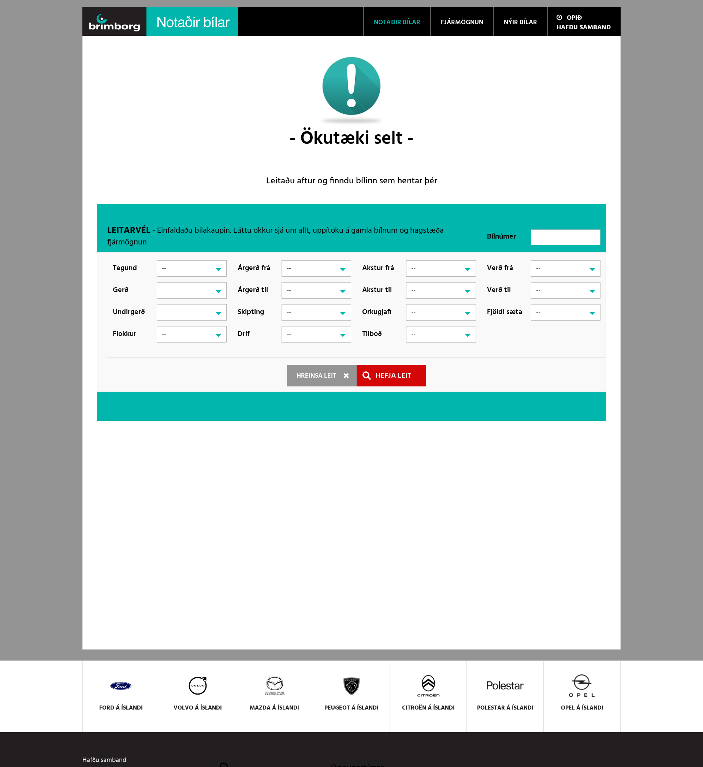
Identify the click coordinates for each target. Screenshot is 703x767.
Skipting (251, 312)
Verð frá (500, 268)
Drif (244, 334)
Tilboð (372, 334)
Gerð (121, 290)
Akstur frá (378, 268)
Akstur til (377, 290)
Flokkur (124, 334)
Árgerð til (253, 290)
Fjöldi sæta (504, 312)
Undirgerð (129, 312)
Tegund (125, 268)
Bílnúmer (501, 237)
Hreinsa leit (316, 376)
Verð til (499, 290)
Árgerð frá (254, 268)
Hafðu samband (584, 27)
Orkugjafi (376, 312)
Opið (574, 18)
